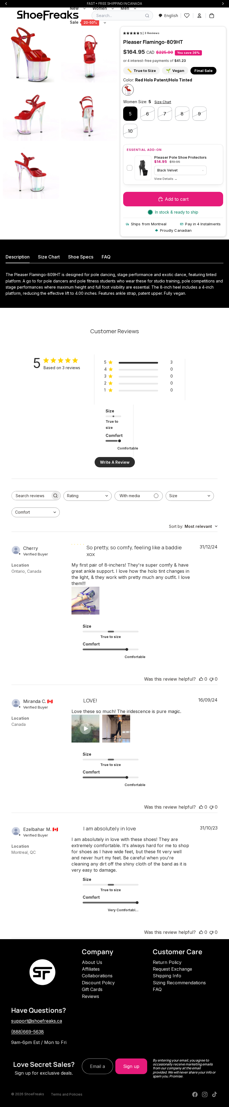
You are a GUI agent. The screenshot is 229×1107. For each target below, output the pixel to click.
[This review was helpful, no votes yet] (201, 679)
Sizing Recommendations (179, 982)
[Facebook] (195, 1094)
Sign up (131, 1066)
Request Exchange (172, 969)
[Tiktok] (214, 1094)
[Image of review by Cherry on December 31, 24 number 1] (85, 601)
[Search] (147, 15)
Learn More (165, 179)
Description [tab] (18, 257)
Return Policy (167, 962)
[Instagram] (204, 1094)
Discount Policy (98, 982)
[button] (85, 729)
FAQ (157, 989)
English (171, 15)
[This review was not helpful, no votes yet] (211, 679)
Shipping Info (167, 975)
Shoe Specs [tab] (80, 257)
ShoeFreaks (34, 1094)
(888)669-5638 (27, 1032)
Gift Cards (92, 989)
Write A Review (115, 462)
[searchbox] (31, 495)
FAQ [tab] (106, 257)
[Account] (199, 15)
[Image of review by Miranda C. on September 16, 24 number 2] (116, 729)
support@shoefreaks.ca (36, 1021)
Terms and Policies (66, 1094)
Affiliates (91, 969)
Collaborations (97, 975)
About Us (92, 962)
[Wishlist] (187, 15)
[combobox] (168, 15)
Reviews (90, 996)
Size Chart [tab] (49, 257)
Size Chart (162, 102)
